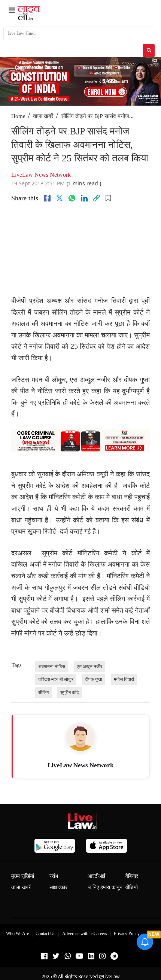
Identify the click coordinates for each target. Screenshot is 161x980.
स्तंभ (53, 876)
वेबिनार (131, 876)
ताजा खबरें (21, 887)
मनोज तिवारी (124, 679)
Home (18, 116)
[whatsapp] (72, 198)
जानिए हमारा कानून (105, 887)
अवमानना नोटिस (51, 666)
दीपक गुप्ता (93, 679)
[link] (96, 198)
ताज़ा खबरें (43, 116)
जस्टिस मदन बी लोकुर (55, 679)
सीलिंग (43, 692)
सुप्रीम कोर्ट (69, 692)
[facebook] (47, 198)
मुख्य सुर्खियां (22, 876)
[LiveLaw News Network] (80, 737)
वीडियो (131, 887)
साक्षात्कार (58, 887)
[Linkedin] (84, 198)
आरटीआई (97, 876)
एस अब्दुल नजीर (89, 666)
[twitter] (59, 198)
